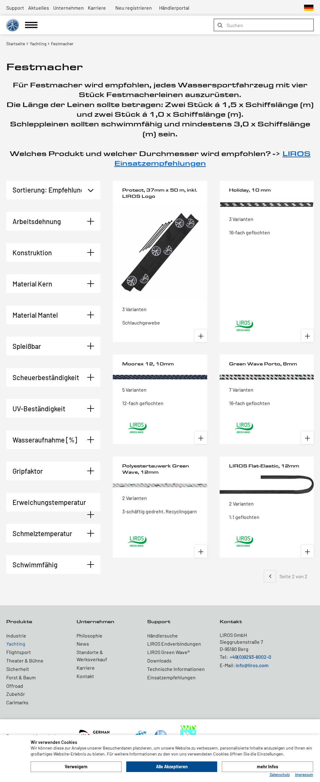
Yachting (15, 644)
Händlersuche (162, 635)
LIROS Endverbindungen (174, 644)
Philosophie (89, 635)
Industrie (16, 635)
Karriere (97, 8)
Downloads (159, 660)
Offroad (14, 686)
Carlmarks (17, 702)
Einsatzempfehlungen (171, 677)
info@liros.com (252, 665)
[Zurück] (270, 576)
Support (15, 8)
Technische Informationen (176, 669)
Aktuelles (38, 8)
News (83, 644)
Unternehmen (68, 8)
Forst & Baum (21, 677)
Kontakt (85, 676)
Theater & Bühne (24, 660)
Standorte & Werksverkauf (92, 655)
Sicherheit (17, 669)
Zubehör (15, 694)
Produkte (19, 621)
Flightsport (18, 652)
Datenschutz (280, 774)
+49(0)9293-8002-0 (250, 657)
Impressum (304, 774)
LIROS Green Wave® (168, 652)
